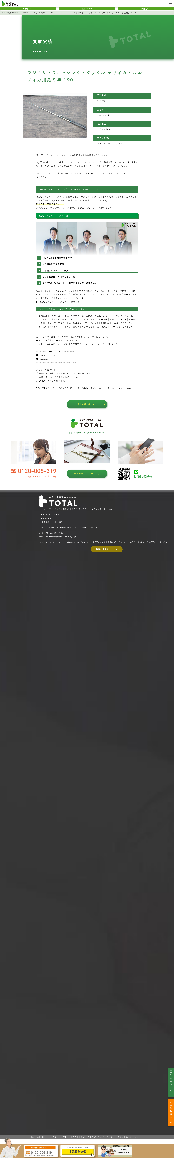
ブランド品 (55, 316)
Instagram (44, 359)
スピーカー (102, 319)
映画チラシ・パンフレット (75, 319)
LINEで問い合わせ (171, 1082)
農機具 (89, 316)
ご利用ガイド (28, 9)
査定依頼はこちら (171, 1112)
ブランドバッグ (91, 323)
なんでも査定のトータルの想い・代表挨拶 (59, 302)
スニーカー (121, 319)
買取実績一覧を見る (87, 404)
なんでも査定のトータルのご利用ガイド (58, 340)
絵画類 (132, 319)
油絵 (43, 323)
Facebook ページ (47, 355)
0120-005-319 (37, 471)
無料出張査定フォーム (106, 549)
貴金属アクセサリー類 (73, 316)
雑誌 (58, 319)
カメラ (119, 316)
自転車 (76, 327)
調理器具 (77, 323)
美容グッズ (108, 316)
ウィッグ (43, 319)
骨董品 (98, 316)
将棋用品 (128, 316)
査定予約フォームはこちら (87, 474)
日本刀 (115, 323)
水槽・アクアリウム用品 (59, 323)
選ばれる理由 (87, 9)
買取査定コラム (146, 9)
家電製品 (43, 316)
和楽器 (67, 327)
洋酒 (92, 319)
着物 (112, 319)
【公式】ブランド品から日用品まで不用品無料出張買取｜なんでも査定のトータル (83, 388)
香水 (45, 327)
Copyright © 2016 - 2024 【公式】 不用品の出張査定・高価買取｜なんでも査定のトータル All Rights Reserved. (87, 1137)
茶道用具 (86, 327)
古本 (51, 319)
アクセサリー (56, 327)
